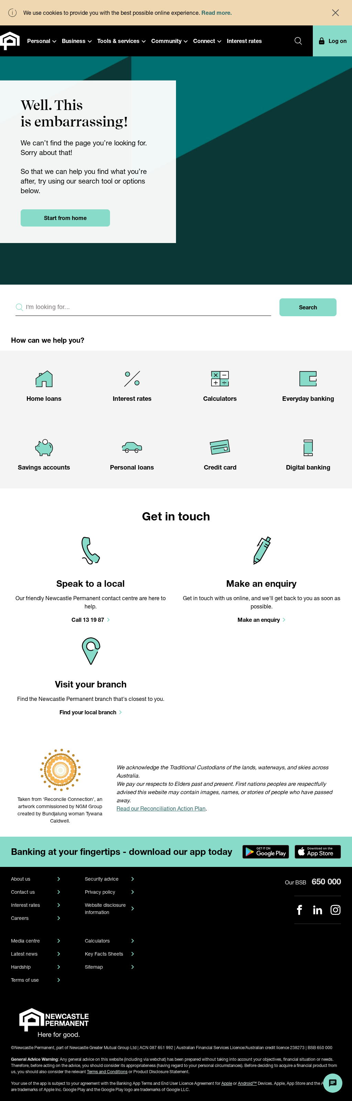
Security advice (102, 879)
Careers (20, 918)
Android (247, 1083)
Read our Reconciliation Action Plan (161, 808)
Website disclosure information (105, 908)
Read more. (216, 12)
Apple (226, 1083)
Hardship (21, 967)
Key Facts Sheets (104, 954)
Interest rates (25, 905)
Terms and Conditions (107, 1071)
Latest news (24, 954)
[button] (41, 40)
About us (20, 879)
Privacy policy (100, 892)
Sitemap (94, 967)
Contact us (23, 892)
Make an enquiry (261, 583)
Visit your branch (90, 684)
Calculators (97, 941)
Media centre (25, 941)
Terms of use (25, 980)
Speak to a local (90, 583)
